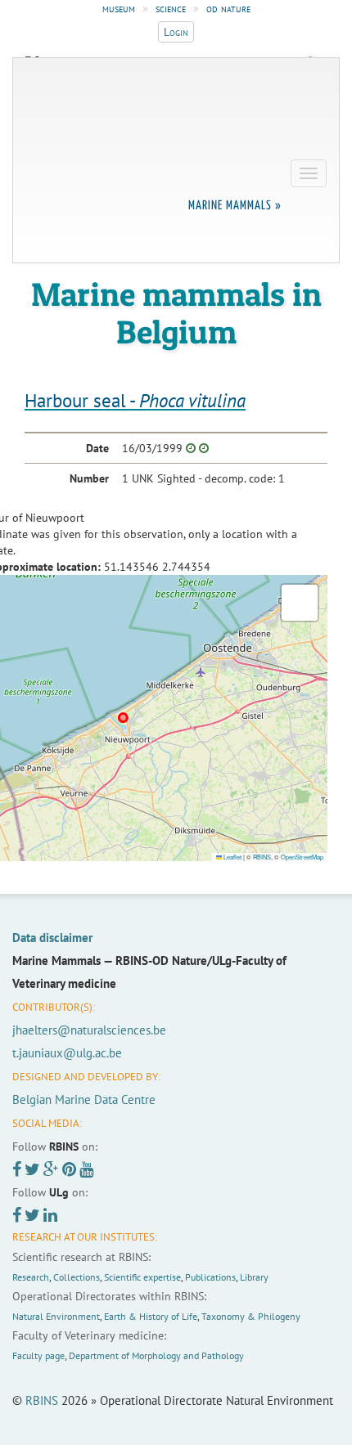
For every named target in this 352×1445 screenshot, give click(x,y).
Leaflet (231, 856)
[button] (300, 603)
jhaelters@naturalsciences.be (89, 1030)
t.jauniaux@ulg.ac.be (67, 1053)
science (171, 8)
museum (118, 8)
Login (176, 32)
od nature (228, 8)
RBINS (262, 856)
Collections (76, 1277)
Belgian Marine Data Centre (84, 1099)
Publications (210, 1277)
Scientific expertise (142, 1277)
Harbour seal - (135, 400)
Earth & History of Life (150, 1316)
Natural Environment (56, 1316)
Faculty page (38, 1355)
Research (30, 1277)
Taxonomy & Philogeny (250, 1316)
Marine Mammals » (235, 206)
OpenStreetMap (302, 856)
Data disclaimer (52, 937)
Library (254, 1277)
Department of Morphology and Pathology (156, 1355)
